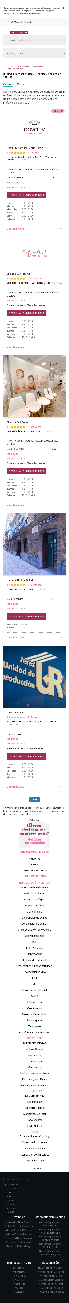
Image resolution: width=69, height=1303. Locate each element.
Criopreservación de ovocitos (34, 929)
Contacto (11, 1188)
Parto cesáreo (35, 1120)
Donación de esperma (34, 1142)
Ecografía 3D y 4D (34, 1095)
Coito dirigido (34, 911)
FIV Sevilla (18, 1280)
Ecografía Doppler (34, 1107)
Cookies (11, 1200)
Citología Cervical (34, 1049)
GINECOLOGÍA (34, 1038)
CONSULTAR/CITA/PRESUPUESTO (26, 195)
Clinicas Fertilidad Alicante (18, 1242)
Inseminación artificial (34, 990)
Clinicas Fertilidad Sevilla (18, 1234)
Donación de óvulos (34, 1148)
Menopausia (34, 1067)
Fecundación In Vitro (19, 1262)
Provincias (18, 1217)
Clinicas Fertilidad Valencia (18, 1230)
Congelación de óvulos (34, 917)
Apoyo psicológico (34, 899)
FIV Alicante (19, 1292)
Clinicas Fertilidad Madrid (18, 1222)
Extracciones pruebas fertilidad (34, 966)
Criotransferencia (34, 935)
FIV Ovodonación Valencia (50, 1280)
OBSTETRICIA (34, 1091)
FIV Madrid (18, 1268)
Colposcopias (34, 1055)
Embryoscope (34, 954)
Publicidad (11, 1196)
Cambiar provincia (19, 32)
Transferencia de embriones (34, 1032)
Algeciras (34, 858)
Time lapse (34, 1026)
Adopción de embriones (34, 887)
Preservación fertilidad (34, 1014)
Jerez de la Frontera (34, 870)
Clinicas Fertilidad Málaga (18, 1246)
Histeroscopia (35, 1061)
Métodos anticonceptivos (34, 1073)
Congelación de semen (34, 923)
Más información (35, 13)
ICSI (34, 978)
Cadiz (34, 864)
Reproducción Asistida (50, 1217)
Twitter (38, 1169)
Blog (11, 1192)
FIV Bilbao (18, 1288)
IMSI (34, 984)
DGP (34, 941)
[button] (34, 228)
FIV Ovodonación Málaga (50, 1288)
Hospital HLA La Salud (20, 580)
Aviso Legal (11, 1204)
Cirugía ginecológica (34, 1043)
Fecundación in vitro (34, 972)
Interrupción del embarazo (34, 1154)
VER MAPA (21, 160)
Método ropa (34, 1002)
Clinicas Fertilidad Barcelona (18, 1226)
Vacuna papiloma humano (34, 1085)
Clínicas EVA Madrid (18, 274)
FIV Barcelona (19, 1272)
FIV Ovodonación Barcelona (50, 1272)
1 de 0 (34, 799)
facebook (31, 1169)
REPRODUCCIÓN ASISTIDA (34, 882)
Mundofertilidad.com (16, 1179)
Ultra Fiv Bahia (15, 712)
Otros (34, 1131)
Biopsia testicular (34, 905)
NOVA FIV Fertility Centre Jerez (25, 148)
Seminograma (34, 1020)
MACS (34, 996)
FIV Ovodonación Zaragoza (50, 1292)
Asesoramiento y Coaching (35, 1136)
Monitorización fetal (34, 1113)
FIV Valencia (19, 1276)
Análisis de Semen (34, 893)
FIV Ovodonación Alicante (50, 1284)
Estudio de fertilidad (34, 960)
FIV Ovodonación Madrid (50, 1268)
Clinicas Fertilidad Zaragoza (19, 1238)
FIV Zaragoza (18, 1284)
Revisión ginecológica (34, 1079)
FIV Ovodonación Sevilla (50, 1276)
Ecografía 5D (34, 1101)
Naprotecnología (34, 1160)
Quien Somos (11, 1184)
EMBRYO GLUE (34, 947)
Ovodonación (34, 1008)
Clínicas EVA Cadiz (17, 422)
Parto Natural (34, 1126)
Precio (21, 84)
